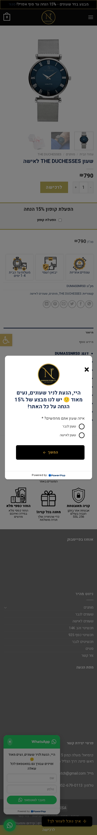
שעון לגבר (69, 426)
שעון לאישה (68, 435)
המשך (53, 452)
